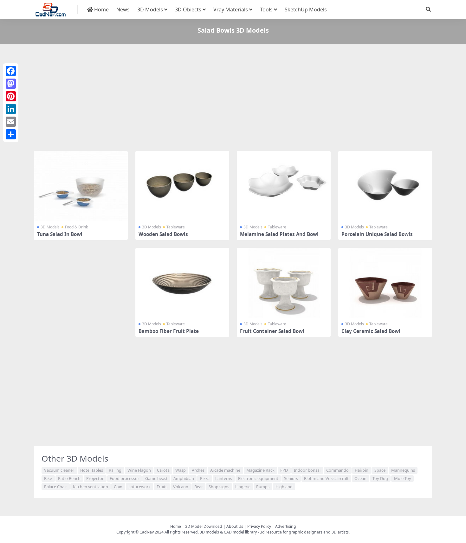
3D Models (150, 9)
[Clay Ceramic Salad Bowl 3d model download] (385, 283)
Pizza (205, 478)
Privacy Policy (259, 526)
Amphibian (183, 478)
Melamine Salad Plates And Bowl (279, 234)
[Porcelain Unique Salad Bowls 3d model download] (385, 186)
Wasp (180, 470)
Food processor (124, 478)
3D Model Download (203, 526)
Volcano (180, 486)
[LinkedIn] (10, 109)
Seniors (291, 478)
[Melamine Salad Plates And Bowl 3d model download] (284, 186)
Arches (198, 470)
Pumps (262, 486)
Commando (337, 470)
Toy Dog (380, 478)
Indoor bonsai (307, 470)
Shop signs (219, 486)
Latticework (139, 486)
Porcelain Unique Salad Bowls (377, 234)
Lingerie (242, 486)
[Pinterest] (10, 96)
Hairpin (361, 470)
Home (101, 9)
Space (379, 470)
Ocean (360, 478)
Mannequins (403, 470)
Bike (48, 478)
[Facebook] (10, 71)
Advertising (285, 526)
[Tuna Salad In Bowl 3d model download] (81, 186)
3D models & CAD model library (228, 532)
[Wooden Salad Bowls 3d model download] (182, 186)
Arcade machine (225, 470)
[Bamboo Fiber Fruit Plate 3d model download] (182, 283)
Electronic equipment (258, 478)
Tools (266, 9)
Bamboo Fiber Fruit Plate (169, 331)
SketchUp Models (306, 9)
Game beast (156, 478)
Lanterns (223, 478)
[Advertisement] (224, 98)
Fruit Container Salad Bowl (272, 331)
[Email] (10, 121)
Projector (95, 478)
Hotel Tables (91, 470)
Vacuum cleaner (59, 470)
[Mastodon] (10, 83)
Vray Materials (230, 9)
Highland (284, 486)
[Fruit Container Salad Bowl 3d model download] (284, 283)
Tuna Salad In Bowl (59, 234)
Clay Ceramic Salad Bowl (370, 331)
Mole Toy (402, 478)
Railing (115, 470)
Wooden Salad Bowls (163, 234)
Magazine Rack (260, 470)
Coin (118, 486)
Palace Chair (55, 486)
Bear (198, 486)
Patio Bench (69, 478)
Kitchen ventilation (90, 486)
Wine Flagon (139, 470)
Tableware (175, 227)
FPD (284, 470)
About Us (234, 526)
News (123, 9)
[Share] (10, 134)
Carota (163, 470)
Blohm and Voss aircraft (326, 478)
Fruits (162, 486)
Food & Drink (76, 227)
